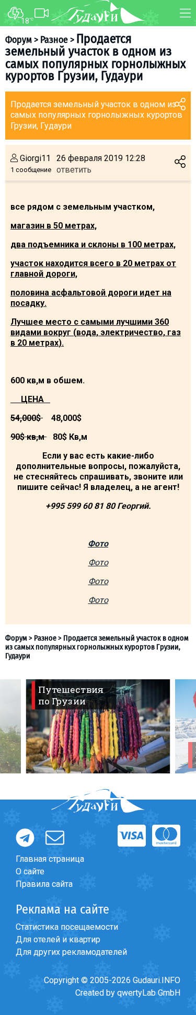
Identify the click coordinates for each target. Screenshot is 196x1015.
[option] (98, 726)
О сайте (30, 871)
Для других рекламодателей (71, 952)
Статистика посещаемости (67, 927)
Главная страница (50, 859)
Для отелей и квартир (58, 939)
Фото (98, 562)
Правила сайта (44, 884)
